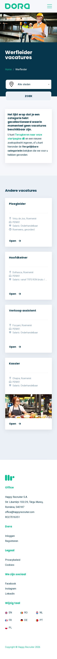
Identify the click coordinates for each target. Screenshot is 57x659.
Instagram (10, 588)
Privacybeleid (12, 559)
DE (25, 620)
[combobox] (33, 84)
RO (26, 612)
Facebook (10, 583)
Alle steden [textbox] (24, 84)
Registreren (11, 540)
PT (41, 620)
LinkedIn (10, 593)
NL (41, 612)
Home (8, 69)
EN (10, 612)
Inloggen (10, 535)
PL (10, 627)
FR (10, 620)
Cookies (9, 564)
